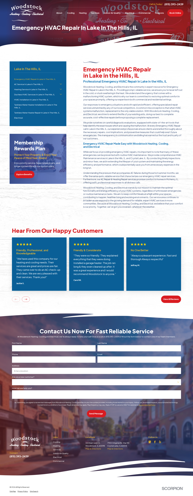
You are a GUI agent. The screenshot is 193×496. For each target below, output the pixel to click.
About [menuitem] (59, 13)
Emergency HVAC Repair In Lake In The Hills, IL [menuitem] (35, 79)
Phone (15, 354)
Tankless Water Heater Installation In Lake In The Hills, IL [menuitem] (35, 106)
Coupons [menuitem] (159, 13)
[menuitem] (13, 491)
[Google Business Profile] (149, 442)
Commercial (58, 461)
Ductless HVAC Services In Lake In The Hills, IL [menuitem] (34, 94)
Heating (56, 446)
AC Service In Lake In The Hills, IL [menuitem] (28, 84)
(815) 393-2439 (173, 4)
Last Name (102, 343)
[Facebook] (155, 442)
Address (15, 366)
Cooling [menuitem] (70, 13)
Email (99, 354)
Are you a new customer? (23, 377)
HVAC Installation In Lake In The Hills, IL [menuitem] (31, 99)
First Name (17, 343)
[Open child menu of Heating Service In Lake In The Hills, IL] (61, 89)
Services (57, 449)
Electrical (57, 457)
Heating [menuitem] (83, 13)
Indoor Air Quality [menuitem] (112, 13)
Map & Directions (93, 448)
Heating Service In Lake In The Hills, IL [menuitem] (31, 89)
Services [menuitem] (95, 13)
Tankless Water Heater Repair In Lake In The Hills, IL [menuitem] (37, 112)
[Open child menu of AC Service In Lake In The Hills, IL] (61, 84)
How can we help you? (22, 388)
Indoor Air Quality (60, 453)
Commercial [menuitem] (144, 13)
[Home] (27, 10)
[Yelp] (160, 442)
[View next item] (26, 299)
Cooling (56, 442)
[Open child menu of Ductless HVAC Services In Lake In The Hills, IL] (61, 94)
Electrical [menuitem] (129, 13)
